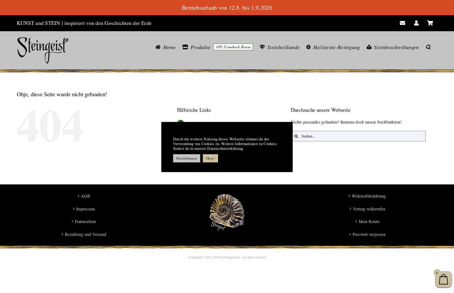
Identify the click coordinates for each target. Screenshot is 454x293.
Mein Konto (369, 221)
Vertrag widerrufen (369, 208)
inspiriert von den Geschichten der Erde (108, 22)
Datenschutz (85, 221)
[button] (428, 47)
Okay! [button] (210, 158)
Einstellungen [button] (186, 158)
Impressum (85, 208)
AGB (85, 196)
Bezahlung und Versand (85, 234)
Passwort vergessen (369, 234)
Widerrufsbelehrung (369, 196)
